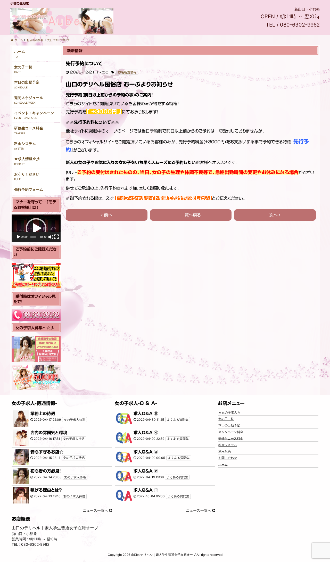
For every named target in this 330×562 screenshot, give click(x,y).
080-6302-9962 (35, 544)
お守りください (26, 174)
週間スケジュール (28, 97)
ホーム (19, 51)
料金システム (25, 143)
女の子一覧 (23, 67)
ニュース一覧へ (96, 510)
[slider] (33, 237)
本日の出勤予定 (26, 82)
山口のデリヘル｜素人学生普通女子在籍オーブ (163, 555)
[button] (36, 228)
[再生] (18, 236)
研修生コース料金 (28, 128)
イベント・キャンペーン (34, 113)
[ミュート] (50, 236)
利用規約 (224, 451)
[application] (36, 228)
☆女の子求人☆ (229, 412)
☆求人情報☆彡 (27, 158)
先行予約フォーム (28, 189)
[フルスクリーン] (56, 236)
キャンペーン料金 (230, 432)
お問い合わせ (227, 458)
